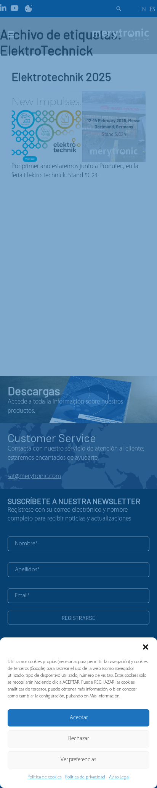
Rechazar (78, 739)
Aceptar (79, 718)
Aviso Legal (119, 777)
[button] (145, 647)
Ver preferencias (78, 760)
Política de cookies (44, 777)
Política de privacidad (85, 777)
